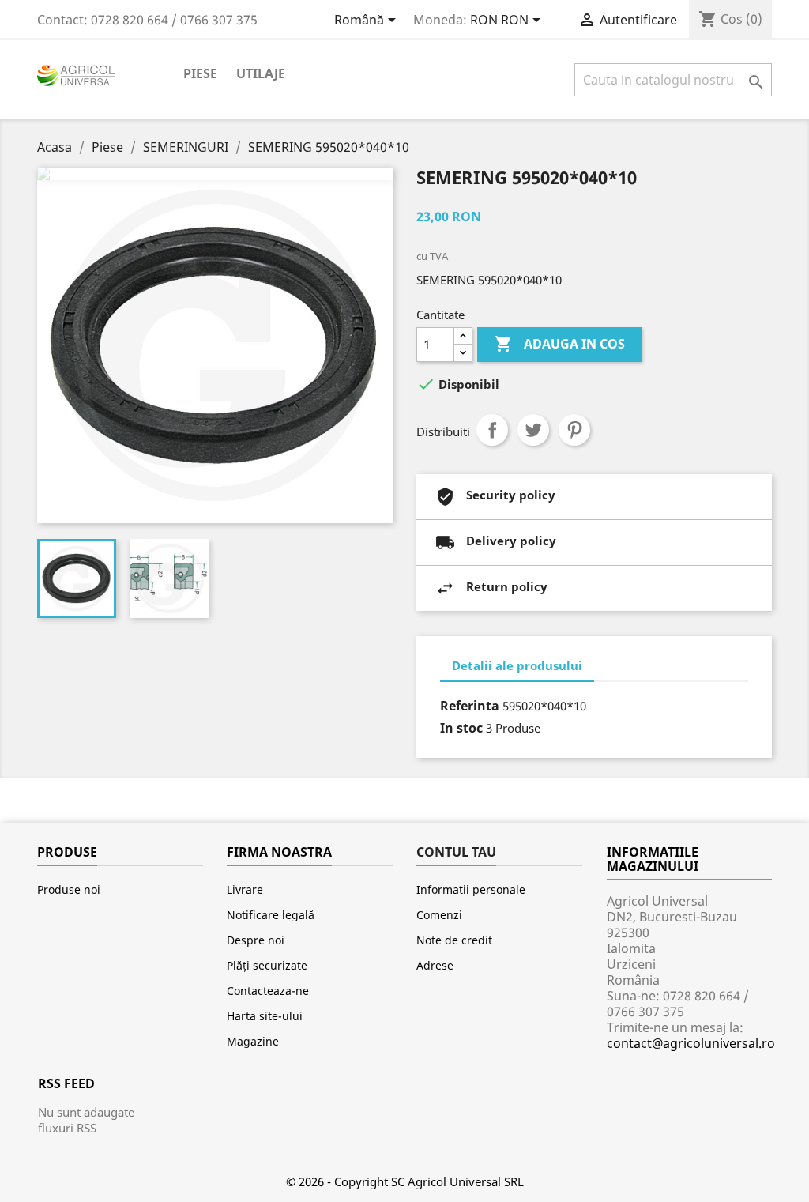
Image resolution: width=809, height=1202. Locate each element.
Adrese (434, 965)
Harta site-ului (265, 1015)
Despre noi (255, 940)
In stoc (461, 728)
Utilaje (260, 73)
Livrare (245, 889)
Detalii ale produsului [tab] (517, 665)
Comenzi (439, 914)
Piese (200, 73)
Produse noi (68, 889)
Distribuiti (492, 430)
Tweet (533, 430)
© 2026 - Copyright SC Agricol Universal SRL (405, 1181)
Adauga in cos (559, 343)
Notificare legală (270, 914)
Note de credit (454, 940)
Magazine (253, 1041)
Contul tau (456, 852)
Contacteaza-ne (268, 990)
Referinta (469, 706)
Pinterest (574, 430)
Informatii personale (470, 889)
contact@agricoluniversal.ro (691, 1043)
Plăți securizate (267, 965)
